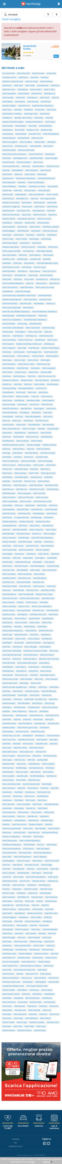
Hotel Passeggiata (9, 231)
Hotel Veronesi (8, 126)
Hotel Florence (51, 514)
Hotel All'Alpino (44, 647)
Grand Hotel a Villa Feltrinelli (13, 328)
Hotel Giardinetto (9, 227)
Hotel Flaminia (33, 788)
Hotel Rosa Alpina (9, 703)
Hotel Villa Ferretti (23, 534)
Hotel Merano (7, 118)
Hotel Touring (22, 324)
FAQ (15, 1143)
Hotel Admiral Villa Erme (26, 219)
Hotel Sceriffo (21, 780)
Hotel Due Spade (40, 1030)
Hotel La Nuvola (33, 639)
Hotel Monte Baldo (36, 158)
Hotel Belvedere (17, 170)
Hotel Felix (18, 110)
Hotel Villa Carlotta (31, 889)
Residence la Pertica (41, 954)
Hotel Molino (48, 518)
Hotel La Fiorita (8, 396)
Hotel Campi (7, 942)
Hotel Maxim (7, 998)
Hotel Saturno (22, 405)
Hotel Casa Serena (24, 465)
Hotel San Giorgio (31, 81)
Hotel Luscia (16, 421)
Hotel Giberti (42, 970)
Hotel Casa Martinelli (26, 594)
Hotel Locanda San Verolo (45, 287)
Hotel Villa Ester (37, 509)
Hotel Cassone (38, 465)
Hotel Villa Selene (24, 958)
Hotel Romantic (39, 203)
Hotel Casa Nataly (9, 574)
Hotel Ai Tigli (47, 873)
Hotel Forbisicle (42, 869)
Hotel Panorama (52, 384)
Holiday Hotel (49, 812)
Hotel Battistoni (23, 138)
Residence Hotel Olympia (50, 348)
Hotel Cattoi (18, 85)
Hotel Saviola (28, 828)
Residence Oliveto (9, 219)
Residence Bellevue (25, 954)
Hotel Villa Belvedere (50, 929)
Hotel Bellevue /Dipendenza (26, 316)
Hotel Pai (39, 901)
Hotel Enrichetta (43, 223)
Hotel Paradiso (8, 562)
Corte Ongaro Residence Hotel (36, 986)
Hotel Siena (33, 1014)
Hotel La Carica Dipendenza (41, 606)
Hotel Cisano (7, 110)
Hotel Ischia (51, 586)
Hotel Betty (6, 744)
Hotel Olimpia (53, 186)
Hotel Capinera (35, 271)
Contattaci (15, 1139)
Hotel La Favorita (21, 623)
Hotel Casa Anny (39, 493)
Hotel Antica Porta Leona (11, 982)
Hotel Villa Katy (32, 102)
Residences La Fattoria (10, 380)
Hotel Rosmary (8, 134)
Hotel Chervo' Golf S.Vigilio (12, 651)
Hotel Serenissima (20, 1014)
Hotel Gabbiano (34, 255)
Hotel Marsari (47, 639)
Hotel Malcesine (46, 437)
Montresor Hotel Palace (11, 978)
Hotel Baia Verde (42, 457)
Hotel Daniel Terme (21, 469)
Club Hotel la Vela (32, 546)
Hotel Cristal (37, 804)
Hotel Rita (17, 719)
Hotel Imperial (48, 255)
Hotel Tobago (26, 267)
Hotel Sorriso (48, 146)
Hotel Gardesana (19, 376)
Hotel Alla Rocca (42, 279)
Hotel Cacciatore (22, 772)
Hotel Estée (51, 211)
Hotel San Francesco (50, 231)
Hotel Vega (6, 453)
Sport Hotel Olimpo (9, 255)
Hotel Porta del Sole (52, 861)
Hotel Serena (41, 174)
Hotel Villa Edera (23, 509)
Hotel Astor (55, 380)
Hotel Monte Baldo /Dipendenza (35, 320)
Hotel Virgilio (22, 695)
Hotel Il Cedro (34, 473)
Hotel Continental (47, 546)
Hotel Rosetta (7, 619)
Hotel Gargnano (8, 344)
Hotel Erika (34, 469)
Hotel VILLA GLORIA (23, 582)
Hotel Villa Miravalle (49, 691)
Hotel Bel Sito (49, 942)
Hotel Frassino (20, 639)
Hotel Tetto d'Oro (32, 590)
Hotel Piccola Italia (20, 942)
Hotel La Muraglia (30, 647)
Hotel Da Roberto (52, 356)
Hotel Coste (32, 392)
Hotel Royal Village (9, 388)
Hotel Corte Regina (23, 804)
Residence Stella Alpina (11, 247)
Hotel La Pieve (51, 530)
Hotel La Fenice (38, 946)
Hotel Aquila (35, 368)
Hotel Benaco (7, 223)
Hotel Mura (22, 186)
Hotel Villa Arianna (9, 724)
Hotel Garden (30, 85)
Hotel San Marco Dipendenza (13, 631)
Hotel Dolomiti (18, 437)
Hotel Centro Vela (21, 675)
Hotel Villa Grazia (42, 421)
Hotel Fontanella (26, 679)
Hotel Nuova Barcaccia (38, 614)
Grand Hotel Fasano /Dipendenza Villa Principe (19, 295)
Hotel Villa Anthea (26, 287)
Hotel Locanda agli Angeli (11, 308)
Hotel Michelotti (42, 85)
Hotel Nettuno (7, 130)
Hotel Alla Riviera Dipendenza (42, 106)
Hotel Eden (6, 558)
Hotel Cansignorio (9, 348)
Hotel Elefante (22, 990)
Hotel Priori (53, 505)
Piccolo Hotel (39, 110)
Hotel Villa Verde (8, 570)
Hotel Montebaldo (45, 126)
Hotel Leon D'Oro (32, 974)
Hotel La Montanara (19, 711)
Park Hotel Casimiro (36, 748)
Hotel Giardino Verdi (10, 683)
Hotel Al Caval (25, 881)
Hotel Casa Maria (26, 142)
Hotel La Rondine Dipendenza (29, 841)
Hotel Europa (33, 275)
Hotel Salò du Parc (22, 732)
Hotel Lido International (11, 215)
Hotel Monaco (47, 998)
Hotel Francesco (39, 586)
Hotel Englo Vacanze (47, 675)
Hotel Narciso (51, 776)
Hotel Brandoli (53, 982)
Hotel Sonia (49, 909)
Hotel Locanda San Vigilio (12, 251)
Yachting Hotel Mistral (49, 833)
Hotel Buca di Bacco (24, 1030)
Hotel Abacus (7, 792)
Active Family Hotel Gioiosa (27, 663)
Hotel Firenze (44, 114)
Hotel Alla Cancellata (36, 1022)
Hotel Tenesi (23, 526)
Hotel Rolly (27, 719)
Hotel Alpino (7, 457)
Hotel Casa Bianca (9, 497)
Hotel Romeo (16, 889)
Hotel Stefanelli (18, 590)
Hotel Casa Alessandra (11, 461)
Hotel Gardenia (23, 94)
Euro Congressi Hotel (47, 199)
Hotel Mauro (44, 816)
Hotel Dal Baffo (46, 372)
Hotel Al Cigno (22, 1022)
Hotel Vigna (54, 740)
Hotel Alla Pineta (8, 764)
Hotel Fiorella (42, 808)
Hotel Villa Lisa (21, 489)
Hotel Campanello (9, 182)
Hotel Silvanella (35, 146)
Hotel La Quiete (21, 239)
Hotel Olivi (53, 744)
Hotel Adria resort (51, 913)
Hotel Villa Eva (52, 207)
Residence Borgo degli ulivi (12, 300)
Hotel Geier (16, 558)
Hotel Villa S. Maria (20, 748)
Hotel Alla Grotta (9, 356)
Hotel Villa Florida (51, 485)
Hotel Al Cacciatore (44, 219)
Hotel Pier (32, 687)
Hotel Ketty (44, 602)
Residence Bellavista (10, 522)
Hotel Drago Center (30, 114)
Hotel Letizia (47, 417)
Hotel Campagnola (9, 94)
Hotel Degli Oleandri (51, 804)
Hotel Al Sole (51, 73)
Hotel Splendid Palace (25, 388)
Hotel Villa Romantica (10, 409)
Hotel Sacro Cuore (23, 756)
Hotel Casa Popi (25, 501)
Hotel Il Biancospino (10, 841)
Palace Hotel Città (23, 73)
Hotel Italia (18, 190)
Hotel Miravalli (35, 259)
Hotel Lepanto (28, 744)
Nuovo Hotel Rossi (9, 1002)
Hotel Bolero (18, 800)
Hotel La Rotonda (9, 873)
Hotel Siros (43, 1014)
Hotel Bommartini (9, 493)
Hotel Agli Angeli (8, 316)
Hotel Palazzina (31, 336)
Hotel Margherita (8, 861)
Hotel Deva (34, 675)
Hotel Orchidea (36, 441)
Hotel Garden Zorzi (26, 752)
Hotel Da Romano (9, 1030)
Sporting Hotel (42, 760)
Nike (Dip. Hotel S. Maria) (23, 118)
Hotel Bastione (34, 667)
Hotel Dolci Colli (38, 610)
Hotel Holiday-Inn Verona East (24, 970)
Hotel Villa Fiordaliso (10, 304)
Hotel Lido (34, 199)
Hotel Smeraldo (20, 134)
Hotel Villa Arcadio (37, 732)
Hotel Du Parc (53, 247)
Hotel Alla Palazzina (36, 768)
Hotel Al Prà (7, 877)
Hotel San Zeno (19, 760)
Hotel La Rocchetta (9, 606)
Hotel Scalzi (47, 1010)
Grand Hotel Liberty (30, 655)
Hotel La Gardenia (22, 396)
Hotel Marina (31, 885)
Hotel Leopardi (45, 974)
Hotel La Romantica (36, 530)
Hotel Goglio (24, 683)
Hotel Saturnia (28, 308)
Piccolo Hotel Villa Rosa (11, 166)
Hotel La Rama (33, 360)
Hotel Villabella (22, 570)
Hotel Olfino (7, 546)
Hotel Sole (30, 449)
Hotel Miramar (33, 820)
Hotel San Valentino (24, 162)
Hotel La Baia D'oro (35, 332)
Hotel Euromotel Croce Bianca (30, 966)
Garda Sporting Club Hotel (12, 655)
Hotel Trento (7, 1018)
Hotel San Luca (26, 978)
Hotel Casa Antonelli (28, 461)
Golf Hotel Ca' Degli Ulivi (11, 207)
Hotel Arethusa (20, 667)
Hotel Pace (44, 77)
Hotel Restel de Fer (52, 715)
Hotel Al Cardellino (9, 106)
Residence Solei (46, 130)
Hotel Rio (20, 602)
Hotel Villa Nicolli (9, 663)
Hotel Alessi (30, 235)
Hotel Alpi (6, 170)
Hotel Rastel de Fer (36, 715)
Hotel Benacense (19, 707)
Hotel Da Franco (20, 372)
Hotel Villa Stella (53, 566)
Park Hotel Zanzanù (32, 865)
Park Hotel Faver (47, 950)
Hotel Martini (37, 994)
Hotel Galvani (53, 877)
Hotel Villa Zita (53, 724)
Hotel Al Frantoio (38, 73)
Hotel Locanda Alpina (32, 921)
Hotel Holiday (7, 505)
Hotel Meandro (18, 336)
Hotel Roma (55, 85)
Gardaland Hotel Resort (46, 178)
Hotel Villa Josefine (9, 150)
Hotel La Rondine (9, 816)
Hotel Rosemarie (48, 400)
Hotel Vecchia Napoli (10, 243)
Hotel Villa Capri (45, 300)
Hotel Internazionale (10, 881)
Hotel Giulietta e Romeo (11, 994)
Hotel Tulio (6, 647)
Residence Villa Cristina (44, 594)
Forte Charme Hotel (9, 550)
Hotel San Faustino (9, 909)
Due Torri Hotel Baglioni (11, 962)
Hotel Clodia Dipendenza (42, 853)
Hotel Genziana (8, 768)
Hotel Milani (28, 110)
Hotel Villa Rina (39, 724)
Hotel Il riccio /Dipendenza (12, 320)
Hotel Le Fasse (7, 146)
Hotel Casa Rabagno (45, 461)
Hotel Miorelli (52, 558)
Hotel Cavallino (36, 917)
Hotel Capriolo (35, 772)
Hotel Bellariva (8, 291)
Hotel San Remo (30, 190)
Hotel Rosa (6, 449)
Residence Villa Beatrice (34, 122)
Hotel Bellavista (8, 392)
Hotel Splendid (8, 417)
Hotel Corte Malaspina (36, 182)
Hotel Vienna (35, 929)
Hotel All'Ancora (24, 106)
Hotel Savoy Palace (30, 300)
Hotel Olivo (34, 77)
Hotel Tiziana (52, 340)
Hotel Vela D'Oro (35, 134)
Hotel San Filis (41, 752)
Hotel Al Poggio (46, 865)
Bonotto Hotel (30, 223)
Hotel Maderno (19, 913)
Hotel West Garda (48, 598)
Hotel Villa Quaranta (10, 598)
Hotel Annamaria (46, 81)
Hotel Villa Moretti (9, 695)
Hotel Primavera (23, 231)
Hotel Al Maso (44, 663)
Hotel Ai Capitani (9, 610)
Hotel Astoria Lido (43, 792)
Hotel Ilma (28, 384)
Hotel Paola (48, 477)
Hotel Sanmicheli (34, 1010)
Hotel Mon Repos (47, 820)
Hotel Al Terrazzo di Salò (11, 736)
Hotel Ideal (32, 126)
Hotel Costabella (8, 776)
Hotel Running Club (46, 336)
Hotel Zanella (35, 570)
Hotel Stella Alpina (20, 485)
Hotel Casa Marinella (10, 501)
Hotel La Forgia (19, 360)
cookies (32, 1162)
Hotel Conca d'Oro (49, 271)
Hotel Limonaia (46, 396)
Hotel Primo (53, 699)
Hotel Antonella (52, 429)
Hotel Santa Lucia (24, 578)
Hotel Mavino (7, 820)
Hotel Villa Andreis (35, 485)
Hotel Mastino (49, 994)
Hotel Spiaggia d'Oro (34, 352)
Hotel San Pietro (36, 90)
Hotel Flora (41, 235)
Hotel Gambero (8, 732)
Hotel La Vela (46, 623)
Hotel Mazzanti (20, 1010)
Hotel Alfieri (18, 792)
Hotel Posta (26, 166)
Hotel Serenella (40, 828)
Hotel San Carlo (29, 481)
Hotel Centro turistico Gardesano (14, 154)
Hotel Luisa (7, 590)
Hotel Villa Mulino (9, 271)
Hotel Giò (55, 98)
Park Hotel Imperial (42, 380)
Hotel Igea (42, 933)
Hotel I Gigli (22, 348)
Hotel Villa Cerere (53, 166)
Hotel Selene (7, 1014)
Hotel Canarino (45, 671)
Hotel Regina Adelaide (44, 251)
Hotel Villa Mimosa (9, 594)
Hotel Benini (7, 699)
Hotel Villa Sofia (25, 304)
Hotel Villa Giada (46, 889)
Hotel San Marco (38, 166)
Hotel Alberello (8, 667)
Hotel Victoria (53, 978)
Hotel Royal (17, 263)
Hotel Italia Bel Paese (10, 413)
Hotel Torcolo (54, 1014)
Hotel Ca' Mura (49, 90)
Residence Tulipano (36, 824)
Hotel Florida (43, 392)
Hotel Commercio (53, 736)
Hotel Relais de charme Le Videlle (35, 651)
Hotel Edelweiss (20, 126)
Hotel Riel (48, 824)
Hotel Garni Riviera (9, 340)
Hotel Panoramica (21, 146)
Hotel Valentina (30, 631)
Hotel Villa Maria (8, 368)
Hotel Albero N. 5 (22, 199)
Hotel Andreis (26, 203)
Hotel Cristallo (46, 433)
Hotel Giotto (7, 279)
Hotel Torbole (7, 566)
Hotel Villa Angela (9, 938)
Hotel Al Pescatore (9, 138)
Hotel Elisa (30, 869)
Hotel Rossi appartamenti (12, 828)
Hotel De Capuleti (9, 990)
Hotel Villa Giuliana (32, 691)
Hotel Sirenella (38, 909)
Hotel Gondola (30, 174)
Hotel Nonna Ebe (41, 744)
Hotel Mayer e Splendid (51, 227)
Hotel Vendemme (8, 509)
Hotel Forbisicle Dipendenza (36, 877)
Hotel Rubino (37, 562)
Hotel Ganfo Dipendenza (22, 857)
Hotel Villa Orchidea (10, 586)
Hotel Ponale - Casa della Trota (35, 699)
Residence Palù (8, 195)
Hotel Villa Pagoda (43, 849)
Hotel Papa (18, 627)
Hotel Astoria (7, 433)
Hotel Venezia (20, 102)
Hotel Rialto (7, 719)
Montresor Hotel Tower (26, 150)
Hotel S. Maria (50, 122)
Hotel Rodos (47, 413)
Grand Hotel (7, 970)
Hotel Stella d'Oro (9, 958)
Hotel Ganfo (27, 837)
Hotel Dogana (19, 808)
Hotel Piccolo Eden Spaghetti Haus (15, 687)
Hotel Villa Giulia (48, 328)
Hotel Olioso (53, 614)
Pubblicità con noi (15, 1146)
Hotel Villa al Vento (48, 590)
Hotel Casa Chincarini (25, 497)
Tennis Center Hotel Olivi (11, 429)
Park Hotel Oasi (28, 251)
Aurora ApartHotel (23, 610)
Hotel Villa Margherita (51, 134)
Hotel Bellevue (23, 90)
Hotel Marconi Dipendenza (12, 845)
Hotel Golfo (18, 921)
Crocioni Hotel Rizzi (36, 154)
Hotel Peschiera (29, 627)
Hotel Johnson (7, 623)
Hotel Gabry (39, 679)
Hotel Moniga (34, 239)
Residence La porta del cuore (13, 81)
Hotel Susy (19, 417)
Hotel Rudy (6, 691)
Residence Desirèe (9, 728)
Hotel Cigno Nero (8, 804)
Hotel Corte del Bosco (10, 287)
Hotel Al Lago (7, 635)
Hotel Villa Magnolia (37, 566)
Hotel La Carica (24, 606)
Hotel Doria (23, 255)
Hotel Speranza (49, 94)
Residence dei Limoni (34, 913)
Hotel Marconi (32, 816)
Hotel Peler (6, 481)
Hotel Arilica (34, 635)
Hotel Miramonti (35, 324)
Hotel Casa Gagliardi (10, 142)
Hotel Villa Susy (8, 905)
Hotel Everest (23, 77)
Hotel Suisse (7, 833)
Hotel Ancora (54, 279)
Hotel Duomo (44, 728)
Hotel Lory (29, 283)
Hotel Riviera (35, 231)
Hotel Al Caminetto (9, 542)
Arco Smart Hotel (9, 73)
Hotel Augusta (39, 409)
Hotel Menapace (44, 885)
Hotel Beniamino (34, 707)
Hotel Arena (7, 1026)
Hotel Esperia (7, 360)
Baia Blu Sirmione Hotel (31, 784)
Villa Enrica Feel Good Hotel (49, 659)
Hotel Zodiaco (35, 526)
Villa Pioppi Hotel (25, 853)
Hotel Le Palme (39, 384)
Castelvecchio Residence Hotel (13, 986)
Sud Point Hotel (49, 1002)
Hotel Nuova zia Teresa (37, 186)
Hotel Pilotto (42, 627)
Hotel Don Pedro (8, 425)
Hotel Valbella (7, 102)
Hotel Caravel (18, 546)
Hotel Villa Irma (38, 582)
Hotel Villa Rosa (8, 199)
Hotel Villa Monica (31, 453)
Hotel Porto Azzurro (19, 824)
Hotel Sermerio (38, 958)
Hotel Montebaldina (37, 776)
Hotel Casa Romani (24, 574)
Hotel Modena (7, 477)
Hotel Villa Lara (8, 489)
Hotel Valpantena (31, 1018)
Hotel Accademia (44, 962)
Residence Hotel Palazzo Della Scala (29, 344)
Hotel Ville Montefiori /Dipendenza (44, 312)
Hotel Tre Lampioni (22, 929)
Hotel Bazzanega (36, 942)
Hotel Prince (43, 687)
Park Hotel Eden (48, 425)
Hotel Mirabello (29, 845)
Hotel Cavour (41, 1026)
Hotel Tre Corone (39, 267)
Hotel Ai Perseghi (51, 158)
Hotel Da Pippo (39, 142)
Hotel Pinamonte (8, 211)
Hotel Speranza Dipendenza (26, 178)
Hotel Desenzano (39, 211)
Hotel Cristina (7, 372)
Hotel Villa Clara (8, 582)
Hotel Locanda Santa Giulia (29, 598)
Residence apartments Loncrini (13, 445)
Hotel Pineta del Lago (22, 562)
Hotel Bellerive (28, 736)
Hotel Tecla (32, 376)
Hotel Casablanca (23, 356)
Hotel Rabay (38, 118)
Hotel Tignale (36, 873)
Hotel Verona (7, 1006)
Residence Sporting (49, 445)
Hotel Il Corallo (8, 239)
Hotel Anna (18, 457)
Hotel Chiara (42, 800)
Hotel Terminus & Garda (11, 267)
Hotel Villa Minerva (25, 724)
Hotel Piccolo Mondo (26, 550)
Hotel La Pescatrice (9, 538)
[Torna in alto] (53, 1156)
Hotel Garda (54, 651)
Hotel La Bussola (8, 602)
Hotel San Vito (36, 94)
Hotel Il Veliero (35, 227)
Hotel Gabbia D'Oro (29, 962)
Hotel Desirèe (7, 808)
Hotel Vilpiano (37, 703)
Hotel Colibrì (7, 857)
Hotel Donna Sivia (24, 514)
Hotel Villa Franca (9, 90)
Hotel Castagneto (48, 764)
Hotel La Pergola (49, 534)
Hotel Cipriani (27, 207)
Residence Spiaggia (33, 445)
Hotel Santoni (49, 562)
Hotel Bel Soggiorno (9, 917)
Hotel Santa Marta (9, 364)
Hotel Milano (7, 627)
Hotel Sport (49, 719)
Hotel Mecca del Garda (26, 740)
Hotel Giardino (39, 574)
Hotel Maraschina (9, 614)
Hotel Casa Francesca (49, 707)
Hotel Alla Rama (52, 489)
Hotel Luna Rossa (32, 437)
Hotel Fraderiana (51, 897)
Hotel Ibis (19, 974)
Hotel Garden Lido (9, 812)
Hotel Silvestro (29, 263)
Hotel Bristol (33, 671)
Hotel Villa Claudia (21, 566)
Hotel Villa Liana (34, 780)
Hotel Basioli (17, 647)
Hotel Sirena (7, 352)
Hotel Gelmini (7, 1010)
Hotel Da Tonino (51, 958)
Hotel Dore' (22, 182)
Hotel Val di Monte (43, 449)
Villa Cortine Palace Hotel (11, 784)
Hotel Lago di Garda (48, 473)
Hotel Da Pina (33, 372)
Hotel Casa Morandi (49, 570)
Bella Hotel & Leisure (10, 752)
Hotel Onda (18, 901)
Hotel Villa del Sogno (22, 291)
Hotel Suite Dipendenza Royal (47, 263)
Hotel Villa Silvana (9, 514)
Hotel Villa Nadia (51, 509)
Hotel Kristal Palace (47, 655)
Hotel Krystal (49, 154)
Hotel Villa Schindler (20, 530)
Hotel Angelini (7, 554)
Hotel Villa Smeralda (47, 453)
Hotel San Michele (9, 324)
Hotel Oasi (6, 530)
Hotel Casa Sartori (9, 465)
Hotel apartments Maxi (22, 946)
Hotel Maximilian (34, 425)
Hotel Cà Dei (17, 1026)
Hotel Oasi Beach (22, 441)
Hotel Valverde (45, 1018)
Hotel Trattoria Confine (26, 364)
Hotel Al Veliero (34, 619)
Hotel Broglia (46, 784)
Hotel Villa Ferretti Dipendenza (42, 538)
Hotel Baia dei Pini (38, 881)
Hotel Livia (6, 336)
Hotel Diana (43, 316)
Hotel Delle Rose (23, 897)
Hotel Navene (30, 505)
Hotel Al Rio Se (41, 388)
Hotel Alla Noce (26, 409)
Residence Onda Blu (26, 522)
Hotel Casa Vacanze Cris (46, 376)
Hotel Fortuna (39, 207)
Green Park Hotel (52, 610)
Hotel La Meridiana (9, 186)
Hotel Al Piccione (8, 162)
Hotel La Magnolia (40, 857)
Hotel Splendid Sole (9, 526)
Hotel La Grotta (52, 195)
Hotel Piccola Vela (39, 215)
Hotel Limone (7, 400)
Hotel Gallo (54, 869)
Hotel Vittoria (46, 102)
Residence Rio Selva (43, 522)
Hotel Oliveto (41, 505)
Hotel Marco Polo (9, 259)
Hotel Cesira (7, 748)
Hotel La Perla (34, 623)
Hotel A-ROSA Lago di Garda (27, 728)
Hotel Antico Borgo (25, 542)
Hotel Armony (22, 227)
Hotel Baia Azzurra (9, 77)
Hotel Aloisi (50, 768)
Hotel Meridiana (8, 441)
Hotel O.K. (40, 845)
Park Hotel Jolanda (49, 756)
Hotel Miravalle (22, 776)
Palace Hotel (26, 215)
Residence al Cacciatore (11, 203)
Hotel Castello (18, 877)
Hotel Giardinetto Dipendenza (13, 283)
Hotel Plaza (52, 215)
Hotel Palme (7, 263)
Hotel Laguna (7, 760)
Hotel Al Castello (8, 893)
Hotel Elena (51, 142)
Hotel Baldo (41, 247)
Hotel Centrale (45, 170)
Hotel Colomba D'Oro (10, 966)
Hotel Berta (18, 223)
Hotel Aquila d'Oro (23, 211)
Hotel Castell (20, 392)
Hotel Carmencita (31, 170)
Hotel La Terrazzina (25, 340)
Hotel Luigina (45, 360)
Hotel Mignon (24, 413)
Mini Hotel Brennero (33, 998)
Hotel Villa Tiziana (22, 905)
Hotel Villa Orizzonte (36, 489)
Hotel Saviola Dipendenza (12, 849)
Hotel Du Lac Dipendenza (11, 837)
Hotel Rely (49, 118)
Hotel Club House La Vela (42, 501)
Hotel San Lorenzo (23, 861)
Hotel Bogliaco (20, 332)
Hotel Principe (46, 239)
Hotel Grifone (38, 837)
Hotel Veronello (8, 98)
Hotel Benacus (32, 98)
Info (55, 56)
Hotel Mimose (19, 400)
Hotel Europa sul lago (10, 679)
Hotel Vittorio (18, 235)
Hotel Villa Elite (47, 405)
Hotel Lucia (19, 505)
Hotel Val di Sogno (28, 429)
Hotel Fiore (18, 174)
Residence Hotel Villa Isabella (13, 122)
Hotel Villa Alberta (39, 578)
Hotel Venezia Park (50, 352)
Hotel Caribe (51, 110)
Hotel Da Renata (38, 356)
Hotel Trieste (18, 1018)
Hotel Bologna (28, 982)
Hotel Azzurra (30, 796)
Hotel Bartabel (8, 332)
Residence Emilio (27, 380)
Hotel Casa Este (37, 138)
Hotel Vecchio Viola (46, 631)
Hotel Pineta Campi (9, 954)
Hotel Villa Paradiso (9, 853)
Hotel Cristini (7, 174)
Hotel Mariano (40, 340)
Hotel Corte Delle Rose (36, 195)
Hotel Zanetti (7, 913)
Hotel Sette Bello (8, 534)
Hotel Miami (44, 711)
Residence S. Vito (33, 130)
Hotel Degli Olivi (20, 275)
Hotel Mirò (46, 259)
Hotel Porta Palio (36, 1002)
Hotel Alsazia (30, 792)
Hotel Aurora (7, 85)
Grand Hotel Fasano (29, 47)
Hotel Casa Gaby (42, 497)
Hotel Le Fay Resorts (33, 328)
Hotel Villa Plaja (22, 368)
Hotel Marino (51, 235)
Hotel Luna (21, 816)
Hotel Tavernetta (44, 190)
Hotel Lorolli (29, 901)
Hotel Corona (38, 162)
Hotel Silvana (28, 421)
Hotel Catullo (44, 98)
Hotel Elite (6, 711)
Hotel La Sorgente (9, 756)
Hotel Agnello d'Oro (20, 158)
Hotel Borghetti (40, 982)
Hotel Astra (7, 796)
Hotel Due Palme (37, 897)
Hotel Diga (38, 542)
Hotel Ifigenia (40, 558)
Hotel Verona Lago (43, 364)
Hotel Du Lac (50, 304)
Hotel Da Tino (7, 469)
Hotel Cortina (7, 275)
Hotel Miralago (22, 259)
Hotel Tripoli (7, 235)
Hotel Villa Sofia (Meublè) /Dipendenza (16, 312)
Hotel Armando (19, 1006)
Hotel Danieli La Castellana (12, 114)
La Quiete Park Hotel (21, 518)
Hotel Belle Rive (47, 526)
